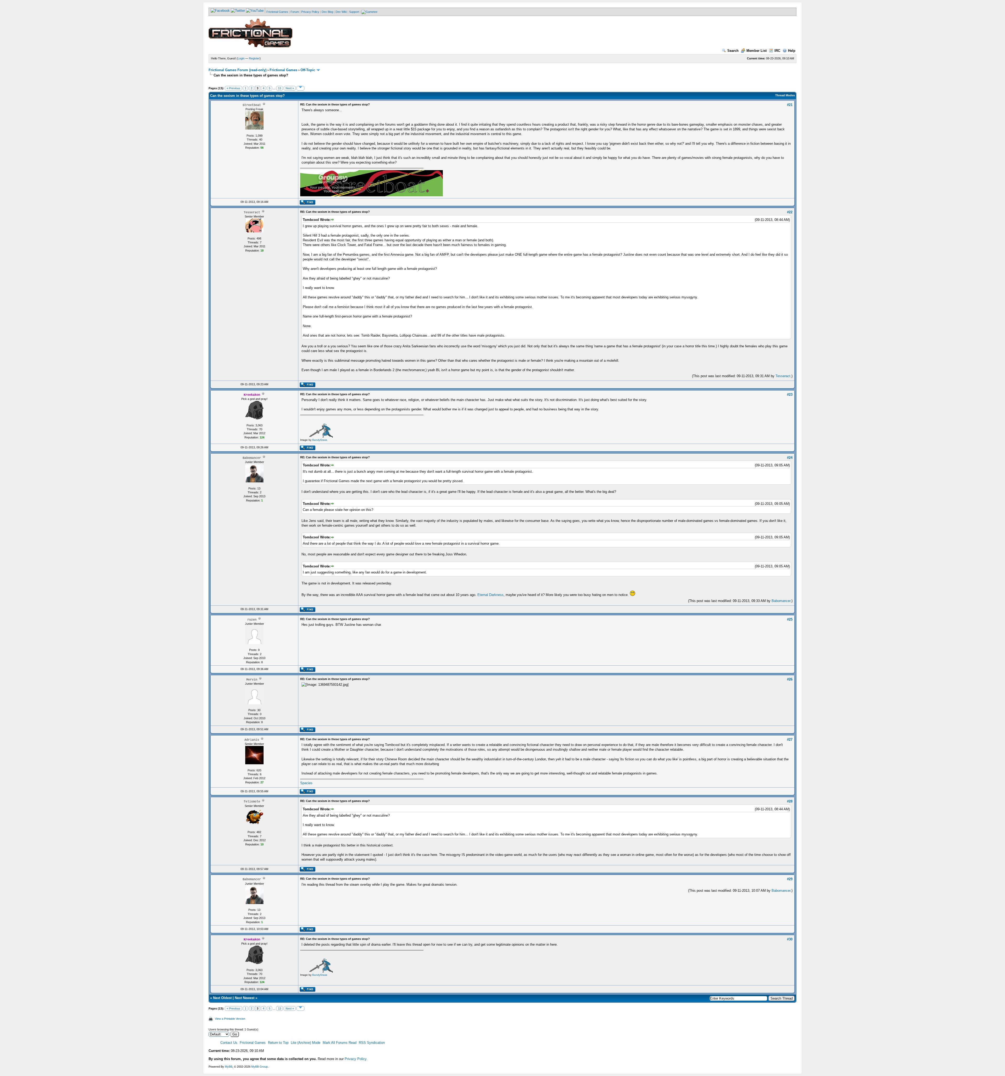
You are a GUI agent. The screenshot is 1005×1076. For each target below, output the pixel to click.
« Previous (233, 88)
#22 (789, 212)
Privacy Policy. (356, 1059)
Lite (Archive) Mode (305, 1043)
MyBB (228, 1066)
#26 (789, 679)
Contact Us (228, 1043)
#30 (789, 939)
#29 (789, 879)
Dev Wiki (341, 11)
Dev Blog (327, 11)
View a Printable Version (230, 1018)
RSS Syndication (372, 1043)
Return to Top (278, 1043)
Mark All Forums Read (339, 1043)
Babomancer (781, 601)
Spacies (306, 783)
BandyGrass (319, 439)
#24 (789, 458)
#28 (789, 801)
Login (241, 58)
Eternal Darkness (490, 595)
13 (279, 88)
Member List (756, 51)
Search (733, 51)
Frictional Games (277, 11)
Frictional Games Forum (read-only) (237, 70)
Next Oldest (222, 998)
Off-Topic (307, 70)
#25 (789, 619)
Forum (295, 11)
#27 (789, 740)
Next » (290, 88)
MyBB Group (259, 1066)
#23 (789, 395)
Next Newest (244, 998)
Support (354, 11)
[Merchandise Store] (369, 11)
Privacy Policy (310, 11)
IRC (777, 51)
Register (254, 58)
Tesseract (782, 376)
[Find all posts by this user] (307, 203)
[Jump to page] (300, 88)
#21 (789, 105)
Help (791, 51)
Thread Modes (785, 95)
